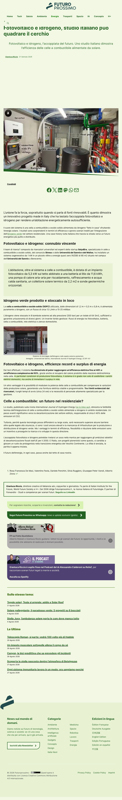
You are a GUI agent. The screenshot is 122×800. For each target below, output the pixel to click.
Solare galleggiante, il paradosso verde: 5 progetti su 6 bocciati (43, 610)
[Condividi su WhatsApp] (71, 192)
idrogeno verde (14, 234)
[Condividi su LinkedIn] (60, 192)
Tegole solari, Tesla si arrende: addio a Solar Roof (35, 602)
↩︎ (17, 474)
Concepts (99, 16)
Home (10, 16)
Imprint (111, 772)
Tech (19, 16)
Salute (29, 16)
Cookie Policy (99, 772)
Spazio (79, 16)
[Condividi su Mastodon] (66, 192)
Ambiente (42, 16)
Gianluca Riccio (11, 57)
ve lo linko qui (82, 407)
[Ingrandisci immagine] (44, 329)
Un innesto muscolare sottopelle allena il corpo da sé (37, 645)
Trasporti (67, 16)
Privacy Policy (84, 772)
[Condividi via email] (76, 192)
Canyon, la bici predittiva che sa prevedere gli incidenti (39, 653)
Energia (55, 16)
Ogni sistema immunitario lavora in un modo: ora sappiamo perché (45, 669)
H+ (109, 16)
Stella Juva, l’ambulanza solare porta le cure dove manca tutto (43, 618)
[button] (8, 23)
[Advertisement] (61, 83)
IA (89, 16)
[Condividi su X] (55, 192)
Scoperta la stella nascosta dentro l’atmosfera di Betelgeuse (42, 661)
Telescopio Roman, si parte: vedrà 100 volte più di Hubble (40, 637)
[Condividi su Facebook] (49, 192)
